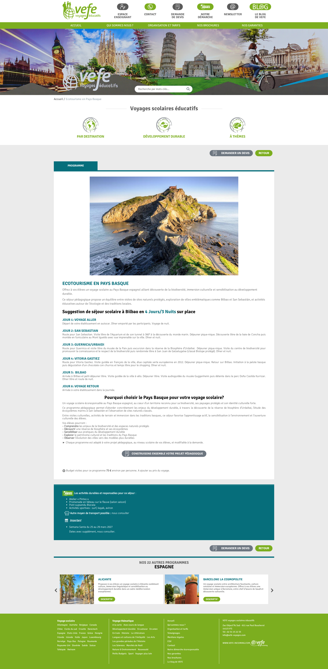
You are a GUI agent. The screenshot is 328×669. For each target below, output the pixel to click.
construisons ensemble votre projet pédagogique (167, 453)
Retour (264, 153)
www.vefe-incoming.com (236, 642)
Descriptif (107, 599)
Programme (76, 165)
